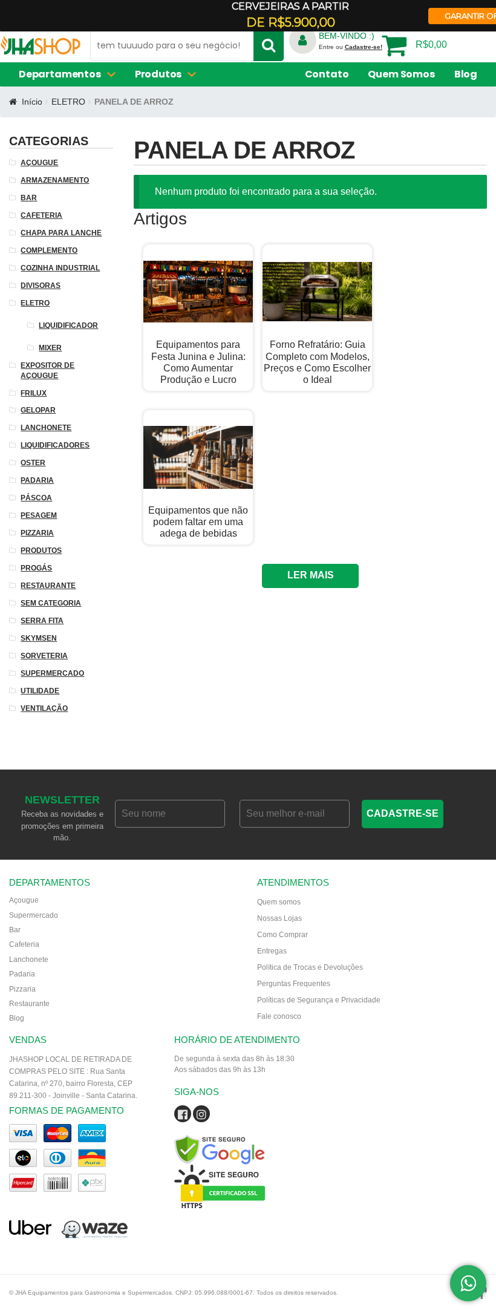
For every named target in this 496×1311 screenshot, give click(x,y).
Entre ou (350, 47)
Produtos (41, 550)
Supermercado (33, 915)
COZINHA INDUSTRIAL (60, 268)
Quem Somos (401, 74)
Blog (465, 74)
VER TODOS (182, 90)
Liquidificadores (55, 445)
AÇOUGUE (39, 163)
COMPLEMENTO (49, 250)
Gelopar (38, 410)
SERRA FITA (42, 620)
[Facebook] (183, 1116)
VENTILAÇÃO (44, 708)
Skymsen (39, 638)
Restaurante (29, 1003)
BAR (29, 198)
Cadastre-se (403, 813)
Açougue (24, 900)
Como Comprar (282, 934)
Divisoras (40, 285)
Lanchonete (28, 959)
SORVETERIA (44, 656)
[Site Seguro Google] (247, 1135)
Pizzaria (22, 989)
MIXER (50, 348)
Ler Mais (310, 575)
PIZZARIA (37, 533)
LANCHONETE (46, 427)
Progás (36, 568)
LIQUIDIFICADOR (68, 325)
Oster (33, 463)
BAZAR (196, 103)
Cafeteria (24, 944)
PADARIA (37, 480)
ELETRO (35, 303)
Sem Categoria (51, 603)
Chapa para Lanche (61, 233)
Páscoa (36, 498)
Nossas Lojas (279, 918)
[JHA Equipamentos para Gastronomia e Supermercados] (40, 48)
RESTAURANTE (48, 585)
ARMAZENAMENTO (64, 103)
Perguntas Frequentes (293, 983)
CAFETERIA (41, 215)
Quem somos (279, 902)
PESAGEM (39, 515)
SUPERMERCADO (52, 673)
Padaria (22, 974)
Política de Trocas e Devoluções (310, 967)
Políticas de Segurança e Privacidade (318, 1000)
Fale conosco (279, 1016)
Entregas (272, 951)
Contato (327, 74)
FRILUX (34, 393)
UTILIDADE (40, 691)
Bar (15, 930)
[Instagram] (201, 1116)
